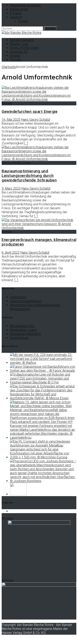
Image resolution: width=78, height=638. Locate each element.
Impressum (18, 297)
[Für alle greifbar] (43, 382)
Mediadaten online (23, 330)
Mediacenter (19, 9)
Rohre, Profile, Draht (24, 48)
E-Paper (16, 13)
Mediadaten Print (22, 326)
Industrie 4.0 (19, 52)
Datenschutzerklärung (25, 301)
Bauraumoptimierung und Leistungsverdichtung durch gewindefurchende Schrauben (29, 176)
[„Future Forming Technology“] (43, 363)
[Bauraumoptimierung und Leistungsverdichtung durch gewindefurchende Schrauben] (39, 159)
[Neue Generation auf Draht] (43, 481)
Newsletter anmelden (25, 5)
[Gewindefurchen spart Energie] (39, 99)
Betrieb (15, 56)
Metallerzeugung (22, 40)
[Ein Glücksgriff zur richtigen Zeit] (43, 457)
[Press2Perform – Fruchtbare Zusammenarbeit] (43, 371)
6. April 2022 (11, 252)
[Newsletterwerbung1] (39, 523)
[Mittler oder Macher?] (43, 438)
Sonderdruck (19, 338)
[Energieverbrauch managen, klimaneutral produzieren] (39, 228)
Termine (15, 60)
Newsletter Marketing (25, 334)
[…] (26, 143)
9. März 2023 (11, 188)
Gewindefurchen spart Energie (29, 111)
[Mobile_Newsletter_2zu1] (39, 585)
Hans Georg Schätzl (35, 120)
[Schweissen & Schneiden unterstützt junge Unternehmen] (43, 398)
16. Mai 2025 (11, 120)
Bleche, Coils (19, 44)
